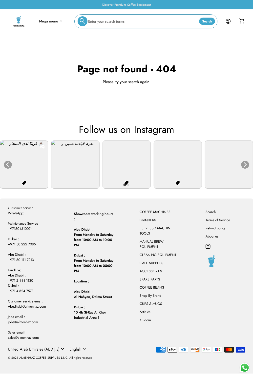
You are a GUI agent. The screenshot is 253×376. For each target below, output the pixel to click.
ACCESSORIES (151, 271)
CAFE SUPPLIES (151, 262)
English (78, 349)
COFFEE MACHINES (155, 211)
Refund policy (216, 228)
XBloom (145, 319)
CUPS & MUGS (151, 303)
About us (212, 236)
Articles (145, 311)
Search (207, 21)
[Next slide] (245, 165)
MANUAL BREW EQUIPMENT (152, 244)
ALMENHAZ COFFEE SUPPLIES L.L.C (43, 358)
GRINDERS (148, 220)
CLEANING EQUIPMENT (158, 254)
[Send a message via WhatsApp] (245, 368)
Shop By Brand (150, 295)
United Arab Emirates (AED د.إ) (36, 349)
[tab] (124, 185)
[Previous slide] (8, 165)
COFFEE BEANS (152, 287)
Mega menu (51, 21)
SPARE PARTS (150, 279)
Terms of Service (218, 220)
